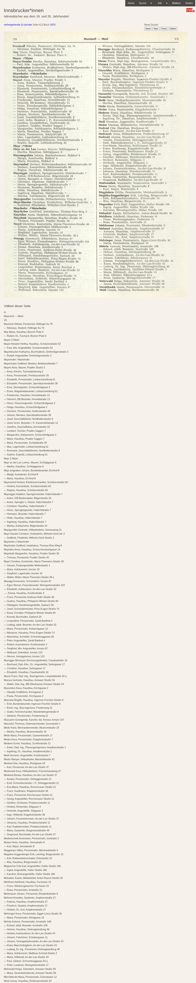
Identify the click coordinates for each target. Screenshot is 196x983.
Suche (145, 3)
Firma (163, 29)
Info (162, 3)
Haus (156, 29)
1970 (52, 24)
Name (148, 29)
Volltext (173, 29)
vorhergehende (12, 24)
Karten (189, 3)
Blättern (176, 3)
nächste (27, 24)
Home (131, 3)
